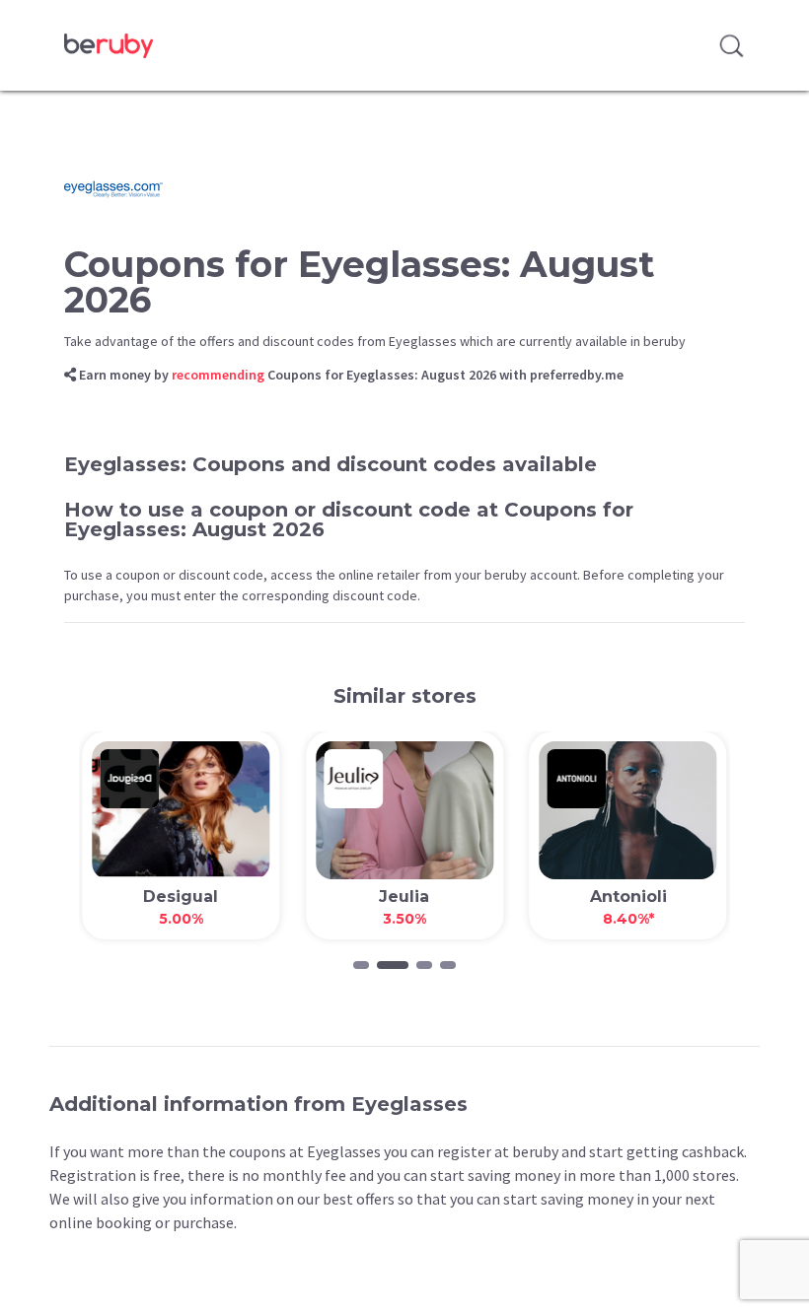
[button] (361, 965)
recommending (218, 374)
